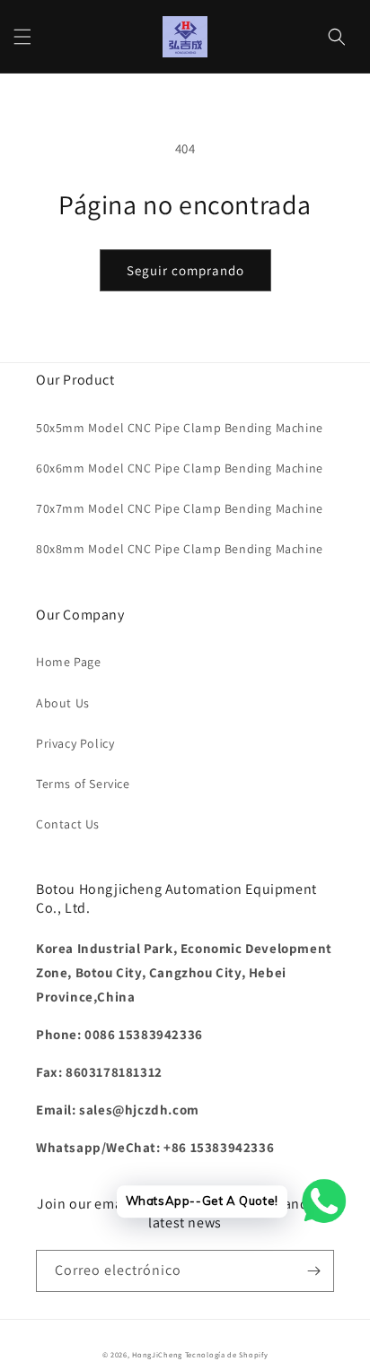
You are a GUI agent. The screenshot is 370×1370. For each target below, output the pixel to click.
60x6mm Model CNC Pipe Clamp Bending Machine (179, 468)
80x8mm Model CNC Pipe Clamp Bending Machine (179, 549)
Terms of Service (83, 784)
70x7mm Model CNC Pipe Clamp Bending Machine (179, 508)
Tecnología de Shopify (227, 1354)
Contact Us (68, 824)
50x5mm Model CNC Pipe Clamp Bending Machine (179, 428)
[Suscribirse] (313, 1271)
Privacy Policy (75, 743)
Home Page (68, 662)
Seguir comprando (185, 270)
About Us (63, 703)
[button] (22, 36)
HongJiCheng (157, 1354)
